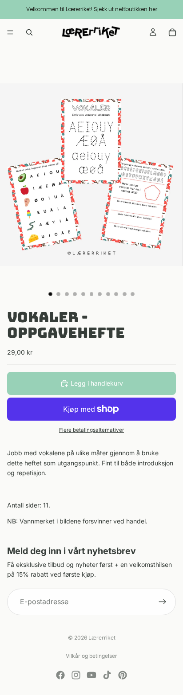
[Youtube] (91, 675)
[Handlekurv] (172, 32)
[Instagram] (76, 675)
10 (124, 294)
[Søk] (29, 32)
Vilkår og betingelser (91, 655)
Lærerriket (101, 637)
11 (133, 294)
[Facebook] (60, 675)
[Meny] (10, 32)
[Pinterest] (122, 675)
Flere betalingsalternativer (91, 430)
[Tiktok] (107, 675)
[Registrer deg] (162, 602)
